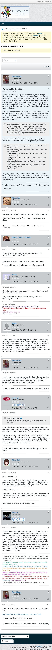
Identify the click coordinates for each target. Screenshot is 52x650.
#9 (49, 528)
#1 (49, 89)
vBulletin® (39, 646)
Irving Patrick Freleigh (21, 237)
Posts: (31, 83)
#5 (49, 336)
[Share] (48, 83)
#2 (49, 211)
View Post (21, 418)
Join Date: (16, 83)
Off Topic (24, 29)
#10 (48, 605)
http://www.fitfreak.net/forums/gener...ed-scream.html (21, 614)
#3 (49, 250)
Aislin (14, 323)
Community (15, 29)
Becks (14, 275)
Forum (8, 29)
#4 (49, 287)
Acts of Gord (6, 580)
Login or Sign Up (43, 2)
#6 (49, 373)
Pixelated (16, 198)
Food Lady (16, 76)
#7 (49, 413)
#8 (49, 473)
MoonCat (16, 460)
